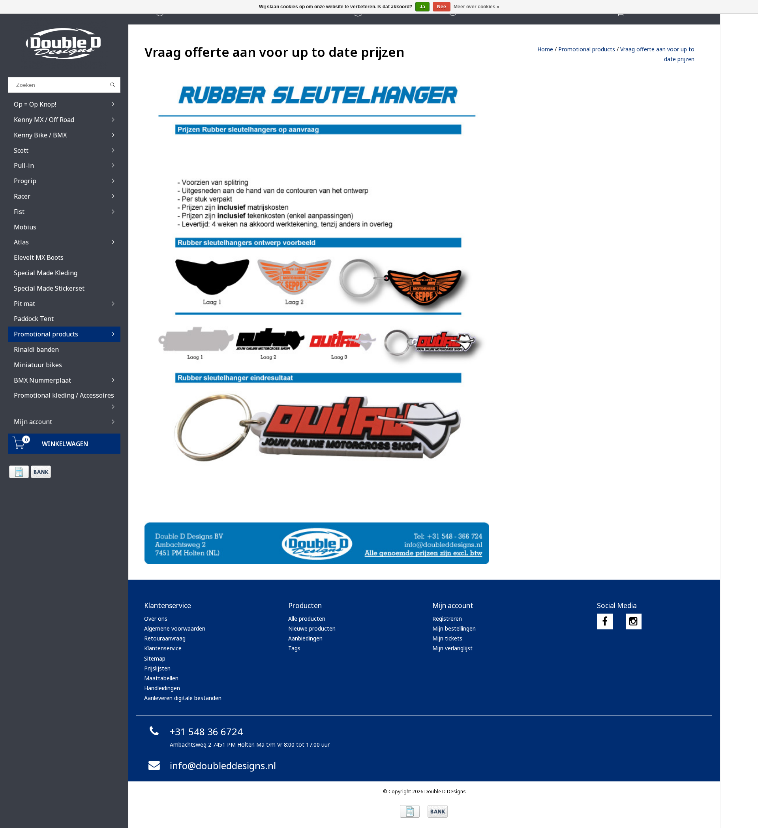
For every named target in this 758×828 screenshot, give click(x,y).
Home (545, 49)
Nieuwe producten (312, 628)
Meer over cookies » (476, 6)
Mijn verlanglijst (452, 648)
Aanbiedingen (305, 638)
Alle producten (306, 618)
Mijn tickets (447, 638)
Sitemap (154, 658)
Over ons (155, 618)
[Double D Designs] (64, 43)
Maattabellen (161, 678)
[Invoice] (18, 472)
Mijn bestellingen (454, 628)
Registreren (447, 618)
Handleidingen (162, 688)
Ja (422, 6)
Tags (294, 648)
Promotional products (586, 49)
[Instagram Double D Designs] (634, 621)
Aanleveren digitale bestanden (182, 698)
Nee (441, 6)
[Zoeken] (112, 85)
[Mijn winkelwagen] (19, 447)
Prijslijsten (157, 668)
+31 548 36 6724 (206, 731)
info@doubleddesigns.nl (223, 765)
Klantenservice (163, 648)
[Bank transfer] (40, 472)
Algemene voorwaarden (174, 628)
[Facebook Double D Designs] (605, 621)
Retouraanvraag (165, 638)
